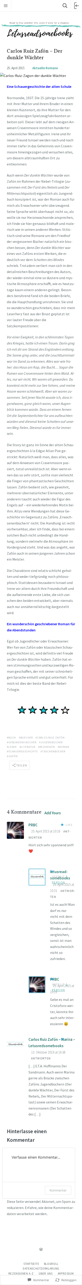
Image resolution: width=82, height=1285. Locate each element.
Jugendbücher (52, 742)
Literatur (28, 746)
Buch (12, 737)
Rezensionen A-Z (21, 1273)
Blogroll (51, 1264)
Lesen (12, 746)
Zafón (13, 756)
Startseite (31, 1264)
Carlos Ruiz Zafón (51, 737)
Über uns (45, 1273)
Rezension (47, 746)
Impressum (66, 1273)
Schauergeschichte (23, 751)
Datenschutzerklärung (41, 1268)
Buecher (26, 737)
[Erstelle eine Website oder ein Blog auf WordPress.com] (41, 1250)
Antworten (41, 1058)
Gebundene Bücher (22, 742)
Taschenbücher (53, 751)
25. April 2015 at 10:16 (46, 831)
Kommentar (58, 1190)
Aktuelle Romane (45, 68)
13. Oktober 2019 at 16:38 (48, 1052)
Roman (64, 746)
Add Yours (52, 812)
